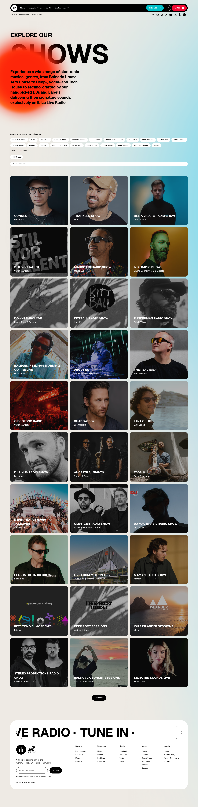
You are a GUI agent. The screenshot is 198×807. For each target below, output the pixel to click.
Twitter (122, 758)
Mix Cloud (146, 761)
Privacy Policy (169, 755)
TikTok (122, 761)
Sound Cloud (147, 758)
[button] (23, 8)
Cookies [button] (167, 761)
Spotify (144, 765)
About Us (44, 8)
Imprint (166, 751)
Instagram (124, 755)
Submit (56, 770)
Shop (51, 8)
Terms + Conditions (171, 758)
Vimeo (144, 751)
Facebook (123, 751)
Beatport (145, 768)
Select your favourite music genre (25, 134)
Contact (58, 8)
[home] (14, 8)
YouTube (145, 755)
